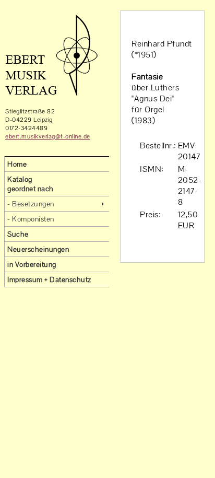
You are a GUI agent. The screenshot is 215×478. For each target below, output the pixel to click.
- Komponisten (30, 219)
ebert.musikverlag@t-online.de (47, 136)
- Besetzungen (30, 203)
